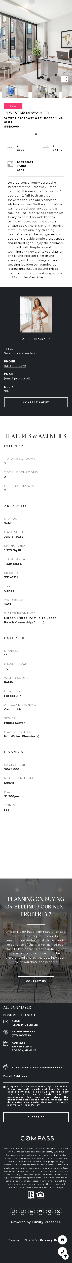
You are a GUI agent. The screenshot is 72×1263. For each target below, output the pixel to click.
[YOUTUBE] (40, 1211)
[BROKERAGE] (58, 1211)
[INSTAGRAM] (13, 1211)
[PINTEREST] (49, 1211)
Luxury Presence (46, 1222)
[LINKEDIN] (31, 1211)
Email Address (15, 1076)
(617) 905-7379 (15, 365)
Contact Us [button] (36, 981)
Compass (30, 1151)
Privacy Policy (30, 1105)
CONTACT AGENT (36, 402)
